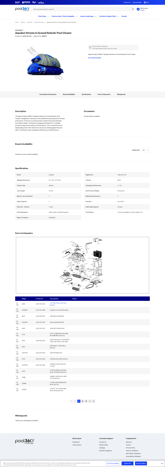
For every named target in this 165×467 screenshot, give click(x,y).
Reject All (128, 463)
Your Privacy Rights (113, 463)
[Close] (162, 463)
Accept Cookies (141, 463)
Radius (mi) (136, 150)
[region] (82, 463)
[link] (71, 401)
